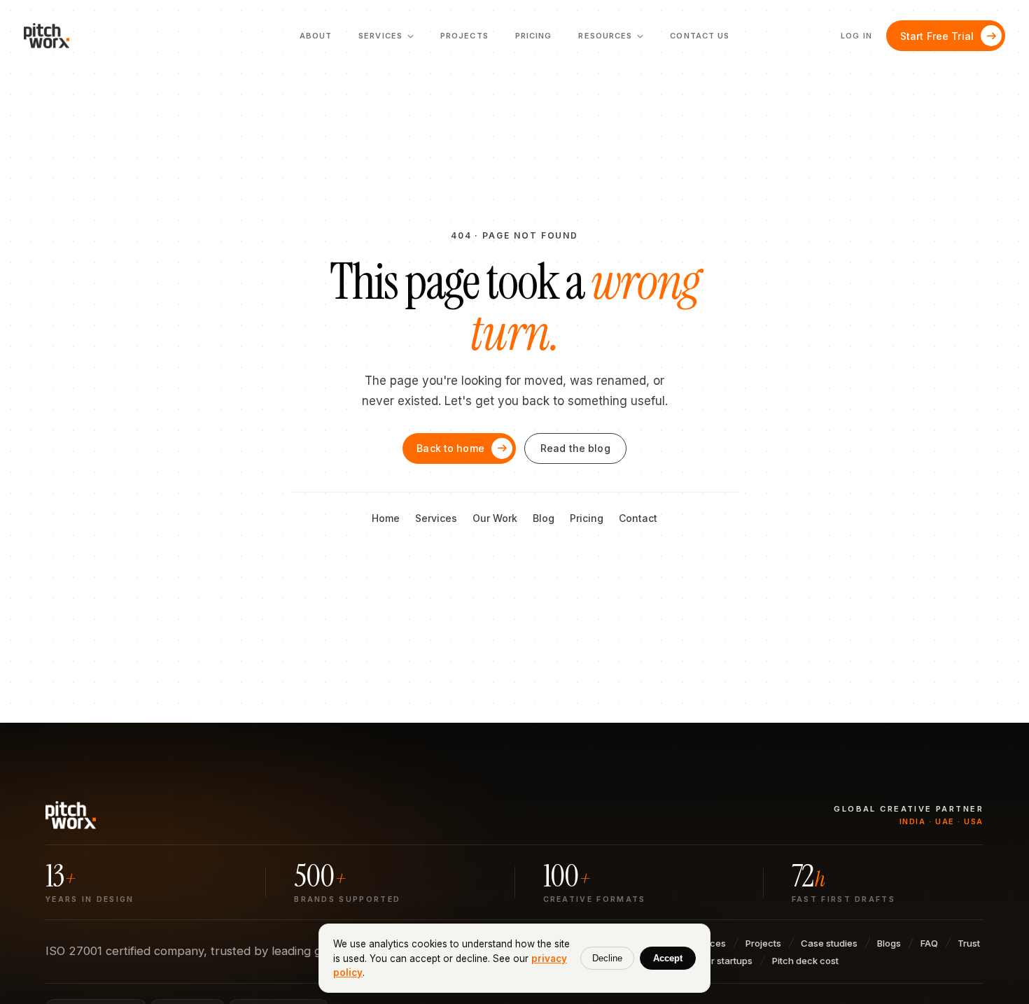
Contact (638, 518)
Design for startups (711, 960)
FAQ (929, 943)
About (316, 36)
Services (436, 518)
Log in (856, 36)
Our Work (494, 518)
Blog (543, 518)
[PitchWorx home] (52, 36)
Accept (667, 958)
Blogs (889, 943)
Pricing (533, 36)
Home (386, 518)
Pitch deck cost (805, 960)
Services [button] (386, 40)
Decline (607, 958)
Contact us (699, 36)
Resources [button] (610, 40)
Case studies (829, 943)
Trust (969, 943)
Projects (464, 36)
